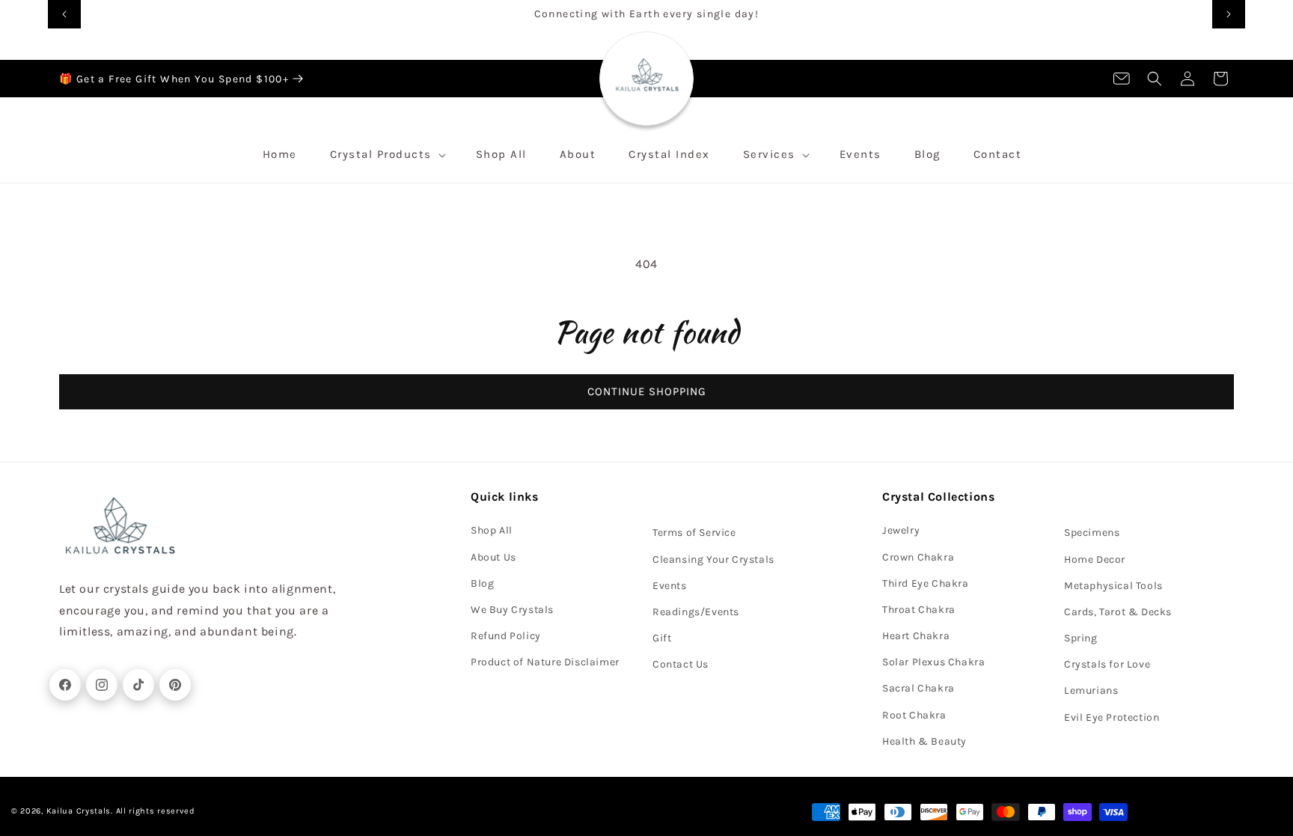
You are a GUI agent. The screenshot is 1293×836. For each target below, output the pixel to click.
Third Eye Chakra (925, 583)
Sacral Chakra (918, 688)
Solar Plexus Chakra (933, 662)
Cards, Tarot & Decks (1118, 611)
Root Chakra (914, 715)
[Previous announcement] (64, 14)
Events (669, 585)
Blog (482, 583)
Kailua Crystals (78, 811)
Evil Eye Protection (1111, 717)
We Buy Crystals (512, 609)
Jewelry (901, 530)
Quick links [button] (505, 496)
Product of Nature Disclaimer (545, 662)
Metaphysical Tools (1113, 585)
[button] (1154, 78)
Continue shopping (646, 391)
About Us (493, 557)
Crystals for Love (1107, 664)
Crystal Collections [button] (938, 496)
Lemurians (1091, 690)
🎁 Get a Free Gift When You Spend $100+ (174, 79)
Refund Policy (506, 635)
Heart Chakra (916, 635)
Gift (661, 638)
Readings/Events (695, 611)
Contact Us (680, 664)
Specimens (1091, 532)
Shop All (492, 530)
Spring (1081, 638)
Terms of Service (694, 532)
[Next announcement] (1228, 14)
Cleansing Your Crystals (713, 559)
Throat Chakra (919, 609)
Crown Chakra (918, 557)
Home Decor (1094, 559)
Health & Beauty (924, 741)
